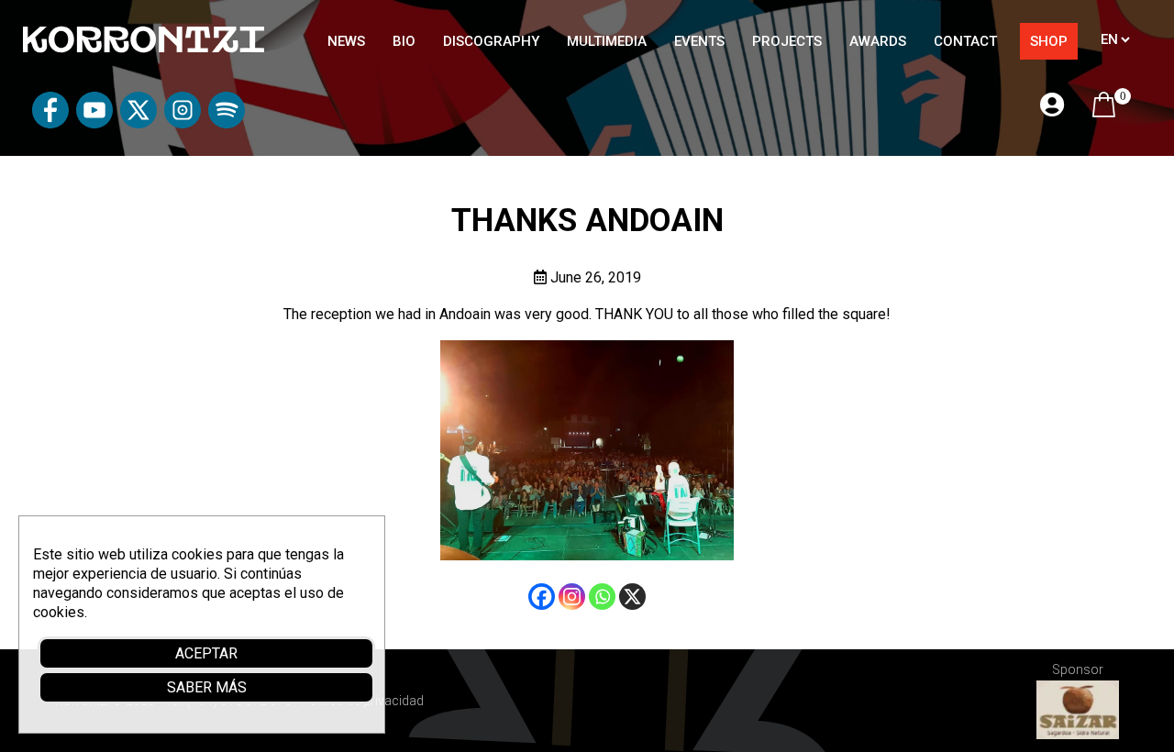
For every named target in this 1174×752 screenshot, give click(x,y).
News (346, 41)
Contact (965, 41)
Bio (404, 41)
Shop (1049, 41)
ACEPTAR (206, 653)
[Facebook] (541, 596)
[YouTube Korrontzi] (94, 123)
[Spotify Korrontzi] (226, 123)
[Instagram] (572, 596)
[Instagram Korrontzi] (182, 123)
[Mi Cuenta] (1052, 106)
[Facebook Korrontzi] (50, 123)
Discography (491, 41)
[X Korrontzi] (138, 123)
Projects (787, 41)
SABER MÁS (207, 687)
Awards (877, 41)
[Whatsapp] (602, 596)
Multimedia (607, 41)
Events (699, 41)
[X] (632, 596)
